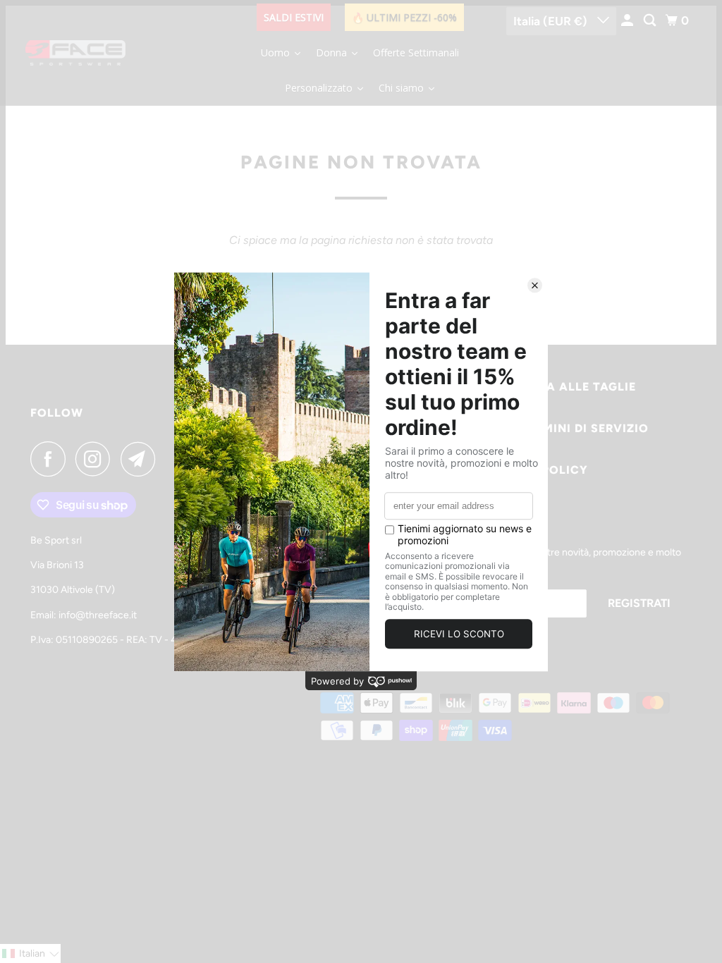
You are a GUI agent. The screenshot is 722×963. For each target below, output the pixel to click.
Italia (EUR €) (551, 21)
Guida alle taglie (576, 386)
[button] (30, 953)
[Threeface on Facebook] (51, 459)
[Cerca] (651, 21)
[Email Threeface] (142, 459)
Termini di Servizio (584, 428)
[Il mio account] (628, 21)
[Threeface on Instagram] (96, 459)
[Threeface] (75, 53)
